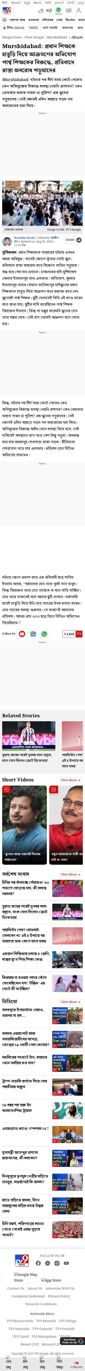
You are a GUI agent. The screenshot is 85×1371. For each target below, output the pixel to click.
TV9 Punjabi (65, 1329)
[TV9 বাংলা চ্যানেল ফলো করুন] (57, 11)
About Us (35, 1288)
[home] (4, 19)
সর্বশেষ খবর (17, 20)
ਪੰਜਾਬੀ (70, 3)
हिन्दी (5, 3)
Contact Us (15, 1288)
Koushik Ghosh (24, 238)
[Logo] (6, 11)
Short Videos (18, 780)
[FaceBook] (38, 1263)
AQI (49, 10)
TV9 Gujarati (42, 1329)
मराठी (48, 3)
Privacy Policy (59, 1296)
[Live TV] (68, 10)
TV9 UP (64, 1336)
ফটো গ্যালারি (50, 28)
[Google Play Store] (27, 1277)
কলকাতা (33, 20)
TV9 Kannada (19, 1329)
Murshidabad (57, 37)
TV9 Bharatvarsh (20, 1321)
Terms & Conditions (41, 1304)
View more (69, 780)
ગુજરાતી (59, 3)
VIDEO (33, 28)
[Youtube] (22, 634)
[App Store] (54, 1282)
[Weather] (42, 10)
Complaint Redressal (28, 1296)
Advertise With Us (60, 1288)
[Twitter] (47, 1263)
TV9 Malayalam (44, 1336)
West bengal (34, 37)
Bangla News (12, 37)
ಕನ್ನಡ (27, 3)
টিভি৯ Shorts (15, 28)
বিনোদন (70, 20)
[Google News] (33, 634)
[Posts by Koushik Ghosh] (7, 242)
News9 (15, 3)
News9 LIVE (30, 1344)
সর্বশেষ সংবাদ (15, 874)
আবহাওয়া (67, 28)
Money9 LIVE (52, 1344)
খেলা (59, 20)
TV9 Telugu (67, 1321)
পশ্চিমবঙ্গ (47, 20)
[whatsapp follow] (44, 634)
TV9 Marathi (46, 1321)
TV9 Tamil (21, 1336)
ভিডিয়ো (9, 1002)
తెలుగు (38, 3)
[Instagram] (57, 1263)
